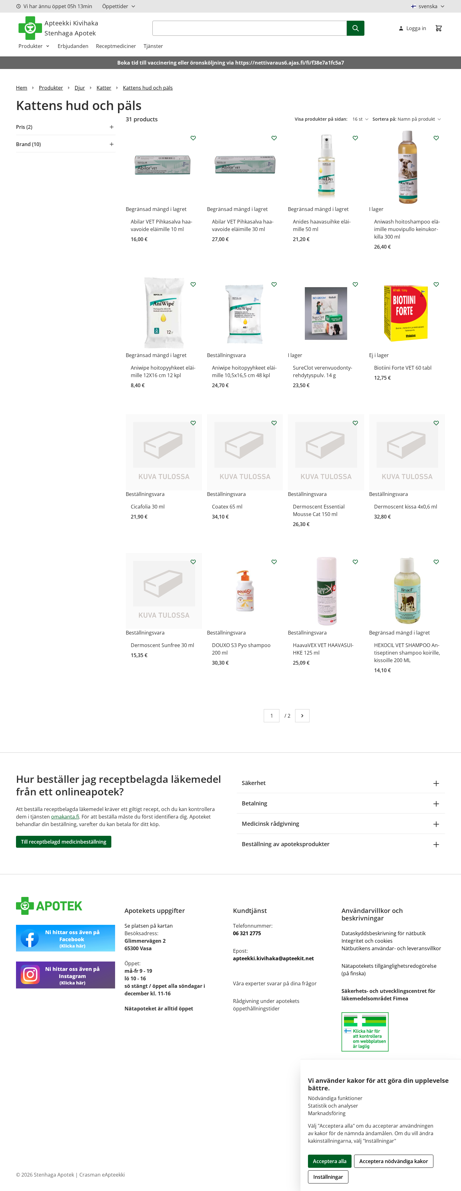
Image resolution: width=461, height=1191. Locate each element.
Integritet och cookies (367, 940)
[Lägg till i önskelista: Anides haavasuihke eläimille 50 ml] (355, 138)
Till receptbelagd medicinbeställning (63, 841)
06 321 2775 (247, 933)
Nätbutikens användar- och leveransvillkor (391, 948)
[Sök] (355, 28)
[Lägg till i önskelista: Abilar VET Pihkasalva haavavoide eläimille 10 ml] (193, 138)
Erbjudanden (73, 46)
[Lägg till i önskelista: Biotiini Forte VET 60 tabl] (436, 284)
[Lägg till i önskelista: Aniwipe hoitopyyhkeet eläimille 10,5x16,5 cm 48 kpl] (274, 284)
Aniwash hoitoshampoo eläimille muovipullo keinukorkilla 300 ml (407, 229)
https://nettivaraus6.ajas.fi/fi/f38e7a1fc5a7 (289, 62)
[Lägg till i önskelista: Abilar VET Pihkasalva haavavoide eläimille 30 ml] (274, 138)
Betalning (254, 803)
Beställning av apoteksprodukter (286, 844)
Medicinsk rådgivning (270, 823)
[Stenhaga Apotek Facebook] (67, 938)
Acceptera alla (330, 1161)
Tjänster (153, 46)
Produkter (31, 46)
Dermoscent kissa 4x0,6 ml (405, 506)
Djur (80, 87)
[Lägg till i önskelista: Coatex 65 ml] (274, 423)
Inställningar (328, 1176)
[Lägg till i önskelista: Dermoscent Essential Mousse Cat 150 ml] (355, 423)
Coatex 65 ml (227, 506)
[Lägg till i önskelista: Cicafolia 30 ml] (193, 423)
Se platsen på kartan (149, 925)
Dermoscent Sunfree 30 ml (162, 645)
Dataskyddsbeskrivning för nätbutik (384, 933)
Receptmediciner (116, 46)
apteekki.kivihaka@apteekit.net (273, 958)
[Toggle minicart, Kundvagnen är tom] (439, 28)
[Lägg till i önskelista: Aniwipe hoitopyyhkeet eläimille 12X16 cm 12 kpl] (193, 284)
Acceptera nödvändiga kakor (393, 1161)
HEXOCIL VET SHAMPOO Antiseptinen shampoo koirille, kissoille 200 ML (407, 653)
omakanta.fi (65, 816)
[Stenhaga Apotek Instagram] (67, 975)
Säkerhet (254, 783)
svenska (428, 6)
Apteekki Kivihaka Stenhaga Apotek (71, 28)
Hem (21, 87)
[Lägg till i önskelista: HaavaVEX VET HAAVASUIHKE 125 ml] (355, 562)
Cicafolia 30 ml (148, 506)
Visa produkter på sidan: (322, 119)
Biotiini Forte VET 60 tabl (403, 367)
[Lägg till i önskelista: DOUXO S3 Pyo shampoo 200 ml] (274, 562)
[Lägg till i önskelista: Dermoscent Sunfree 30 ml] (193, 562)
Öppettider (115, 6)
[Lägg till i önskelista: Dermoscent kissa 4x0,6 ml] (436, 423)
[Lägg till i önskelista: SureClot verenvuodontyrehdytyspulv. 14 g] (355, 284)
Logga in (416, 28)
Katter (104, 87)
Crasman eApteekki (102, 1174)
